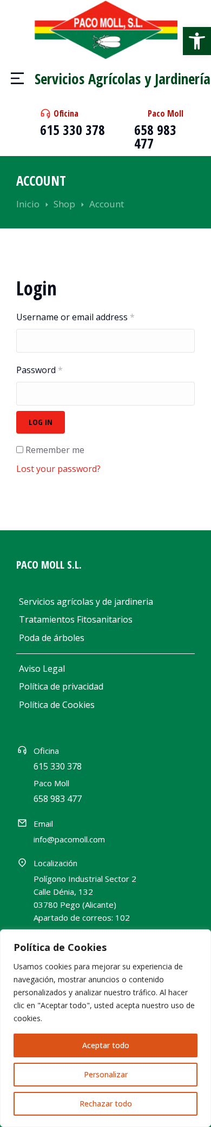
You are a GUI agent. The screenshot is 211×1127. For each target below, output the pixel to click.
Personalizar (106, 1074)
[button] (197, 41)
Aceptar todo (105, 1045)
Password (39, 370)
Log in (40, 421)
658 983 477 (155, 136)
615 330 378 (72, 129)
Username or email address (75, 317)
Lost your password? (58, 469)
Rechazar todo (106, 1103)
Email (43, 823)
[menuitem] (105, 602)
